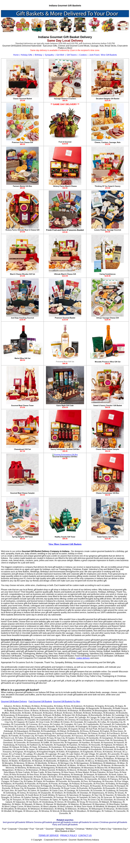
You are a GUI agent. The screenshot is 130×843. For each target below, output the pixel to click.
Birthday (38, 55)
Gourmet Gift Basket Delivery (14, 701)
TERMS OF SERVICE (48, 835)
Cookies (83, 55)
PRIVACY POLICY (68, 835)
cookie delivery (83, 658)
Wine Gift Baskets (109, 55)
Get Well (60, 55)
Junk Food (94, 55)
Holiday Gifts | (27, 55)
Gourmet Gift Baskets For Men (66, 701)
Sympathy (49, 55)
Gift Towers (72, 55)
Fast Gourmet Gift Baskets (40, 701)
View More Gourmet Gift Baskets (65, 544)
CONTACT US (85, 835)
